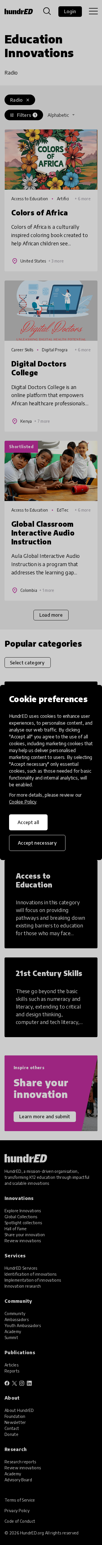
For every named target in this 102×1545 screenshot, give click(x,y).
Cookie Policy (22, 802)
